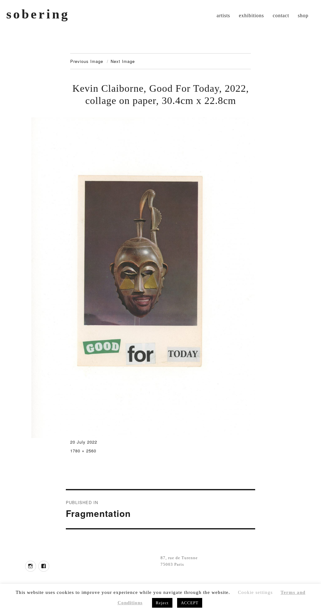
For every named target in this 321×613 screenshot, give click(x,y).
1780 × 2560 (83, 451)
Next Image (123, 61)
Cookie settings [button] (255, 592)
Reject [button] (162, 602)
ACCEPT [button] (189, 602)
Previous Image (86, 61)
